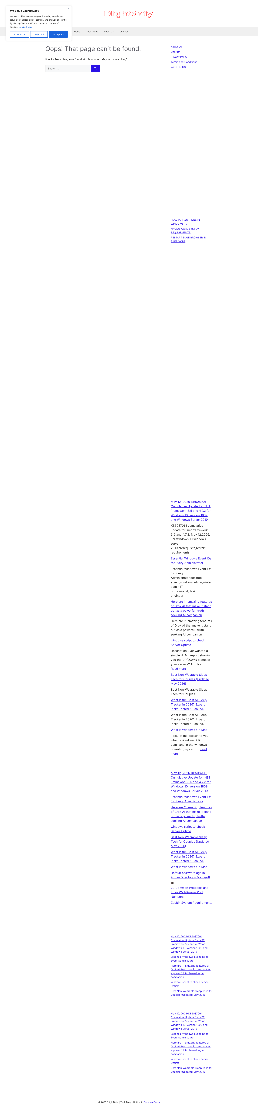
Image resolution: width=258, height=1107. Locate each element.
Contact (124, 31)
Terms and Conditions (184, 62)
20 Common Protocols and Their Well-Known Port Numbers (189, 892)
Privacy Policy (179, 56)
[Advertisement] (192, 128)
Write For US (178, 67)
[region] (39, 23)
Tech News (92, 31)
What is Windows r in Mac (189, 730)
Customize (19, 34)
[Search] (95, 68)
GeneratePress (152, 1102)
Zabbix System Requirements (191, 902)
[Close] (68, 8)
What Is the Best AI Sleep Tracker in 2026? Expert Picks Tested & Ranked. (189, 704)
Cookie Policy (25, 27)
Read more (178, 668)
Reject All (39, 34)
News (77, 31)
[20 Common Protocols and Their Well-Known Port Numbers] (172, 883)
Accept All (58, 34)
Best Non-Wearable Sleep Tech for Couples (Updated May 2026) (190, 679)
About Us (109, 31)
